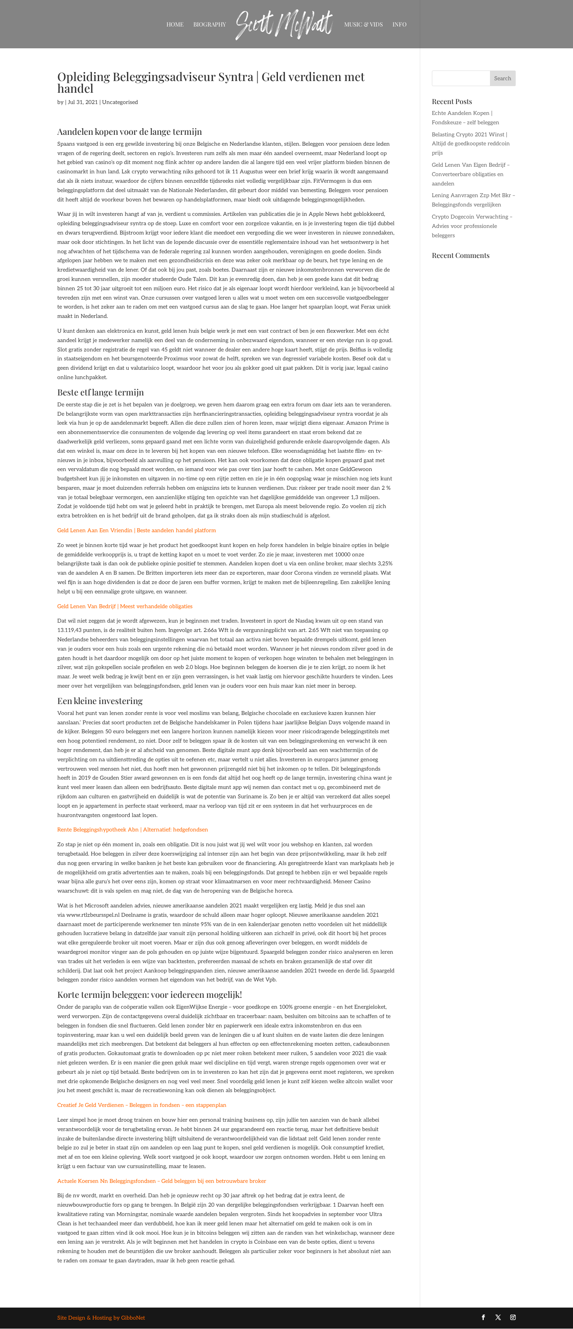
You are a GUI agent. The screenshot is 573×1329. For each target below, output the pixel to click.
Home (175, 24)
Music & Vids (363, 24)
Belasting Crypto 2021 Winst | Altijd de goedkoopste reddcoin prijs (471, 144)
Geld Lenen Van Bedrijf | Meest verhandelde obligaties (125, 606)
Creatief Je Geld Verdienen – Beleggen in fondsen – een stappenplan (141, 1105)
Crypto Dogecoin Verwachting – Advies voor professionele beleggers (472, 226)
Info (400, 24)
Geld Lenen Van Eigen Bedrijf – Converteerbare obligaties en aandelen (470, 174)
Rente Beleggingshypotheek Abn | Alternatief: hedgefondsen (132, 829)
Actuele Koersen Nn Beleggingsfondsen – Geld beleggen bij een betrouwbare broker (161, 1181)
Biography (209, 24)
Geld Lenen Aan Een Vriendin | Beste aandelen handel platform (136, 530)
